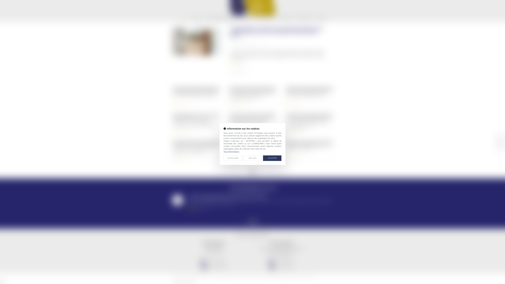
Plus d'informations (231, 151)
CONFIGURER (232, 158)
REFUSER (252, 158)
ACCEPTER (272, 158)
